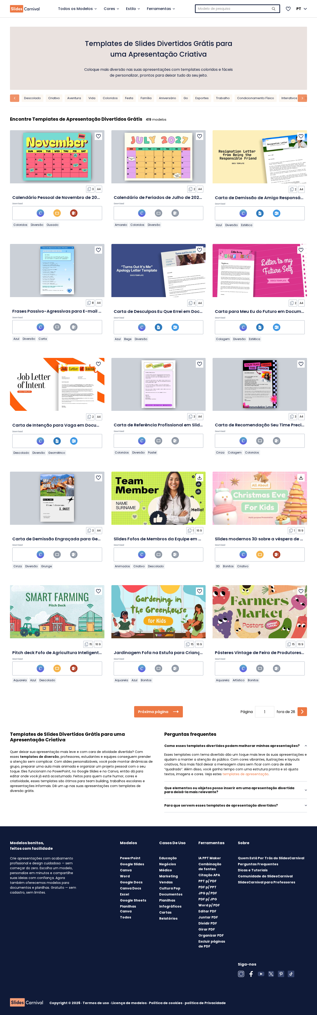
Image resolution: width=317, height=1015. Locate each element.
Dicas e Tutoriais (253, 870)
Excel (124, 894)
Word (125, 876)
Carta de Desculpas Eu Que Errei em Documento (165, 311)
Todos (125, 917)
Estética (246, 225)
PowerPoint (130, 858)
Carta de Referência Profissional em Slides (159, 425)
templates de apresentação (245, 774)
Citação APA (209, 875)
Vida (91, 98)
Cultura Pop (169, 888)
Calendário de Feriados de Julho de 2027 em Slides (168, 197)
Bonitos (228, 566)
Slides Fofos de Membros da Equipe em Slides (162, 539)
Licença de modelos (129, 1003)
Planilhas (167, 900)
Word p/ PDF (209, 905)
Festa (129, 98)
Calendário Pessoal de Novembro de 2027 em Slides (68, 197)
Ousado (52, 225)
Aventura (74, 98)
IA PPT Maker (209, 858)
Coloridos (110, 98)
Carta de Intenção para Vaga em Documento (61, 425)
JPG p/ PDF (207, 893)
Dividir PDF (207, 923)
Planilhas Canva (128, 909)
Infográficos (170, 906)
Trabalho (223, 98)
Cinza (220, 452)
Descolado (32, 98)
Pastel (152, 452)
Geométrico (56, 453)
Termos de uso (96, 1003)
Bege (127, 339)
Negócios (167, 864)
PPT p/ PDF (207, 881)
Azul (219, 225)
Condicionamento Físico (255, 98)
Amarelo (121, 225)
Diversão (37, 225)
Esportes (202, 98)
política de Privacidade (205, 1003)
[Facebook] (251, 974)
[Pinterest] (281, 974)
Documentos (170, 894)
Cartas (165, 912)
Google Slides (132, 864)
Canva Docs (130, 888)
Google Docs (131, 882)
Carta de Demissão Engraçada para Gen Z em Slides (69, 539)
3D (218, 566)
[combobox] (237, 8)
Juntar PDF (208, 917)
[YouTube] (261, 974)
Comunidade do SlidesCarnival (265, 876)
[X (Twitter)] (271, 974)
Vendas (166, 882)
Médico (165, 870)
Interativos (289, 98)
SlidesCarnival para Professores (266, 882)
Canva (126, 870)
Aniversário (167, 98)
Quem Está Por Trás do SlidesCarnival (271, 858)
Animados (122, 566)
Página (246, 711)
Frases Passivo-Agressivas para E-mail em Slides (65, 311)
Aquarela (20, 680)
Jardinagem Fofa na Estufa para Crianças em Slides (170, 652)
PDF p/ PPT (207, 887)
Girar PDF (206, 929)
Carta (43, 339)
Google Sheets (133, 900)
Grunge (46, 566)
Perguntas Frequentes (258, 864)
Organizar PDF (211, 935)
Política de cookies (166, 1003)
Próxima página (153, 711)
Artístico (238, 680)
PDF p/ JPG (207, 899)
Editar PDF (207, 911)
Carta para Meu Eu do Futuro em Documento (263, 311)
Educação (168, 858)
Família (146, 98)
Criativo (54, 98)
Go (186, 98)
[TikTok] (291, 974)
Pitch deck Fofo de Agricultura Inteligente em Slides (67, 652)
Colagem (223, 339)
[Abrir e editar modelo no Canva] (40, 213)
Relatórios (168, 918)
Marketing (168, 876)
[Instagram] (241, 974)
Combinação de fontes (209, 866)
